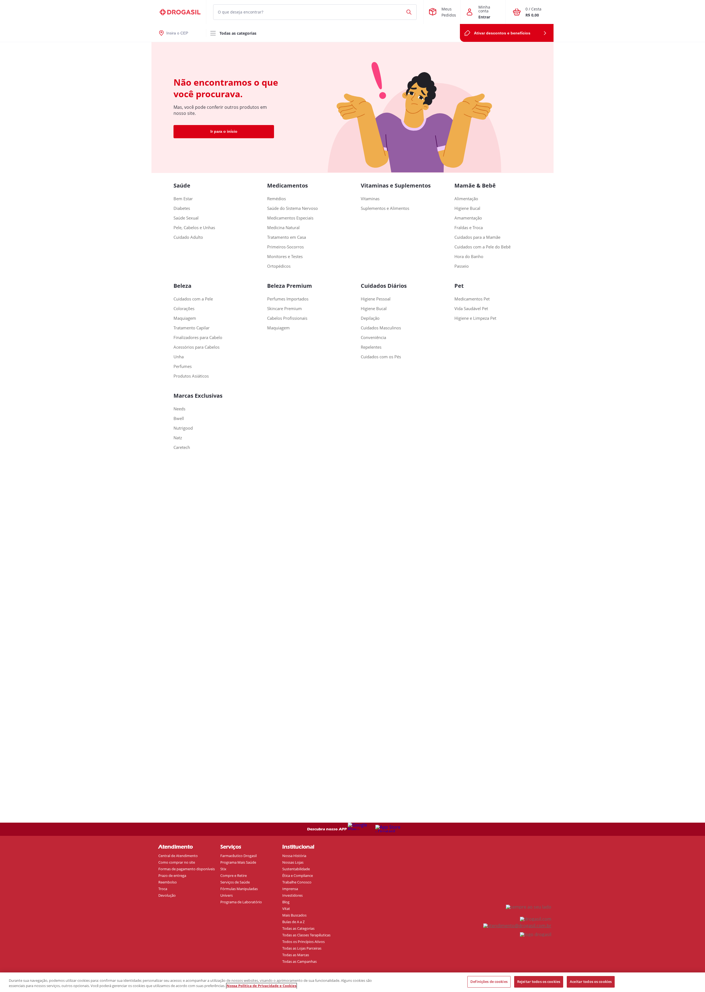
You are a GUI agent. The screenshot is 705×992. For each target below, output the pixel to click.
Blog (285, 901)
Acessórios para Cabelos (196, 347)
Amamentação (468, 218)
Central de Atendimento (178, 855)
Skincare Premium (284, 309)
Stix (223, 868)
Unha (178, 357)
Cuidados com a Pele (193, 299)
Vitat (286, 908)
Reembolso (167, 882)
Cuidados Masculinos (381, 328)
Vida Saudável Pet (471, 309)
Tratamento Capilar (191, 328)
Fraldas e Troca (468, 228)
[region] (352, 982)
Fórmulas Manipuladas (239, 888)
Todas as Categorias (298, 928)
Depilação (370, 318)
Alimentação (466, 199)
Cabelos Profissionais (287, 318)
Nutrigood (183, 428)
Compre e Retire (233, 875)
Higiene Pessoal (376, 299)
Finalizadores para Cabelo (197, 337)
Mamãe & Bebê (475, 185)
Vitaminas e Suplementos (396, 185)
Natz (177, 438)
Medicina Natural (283, 228)
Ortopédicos (279, 266)
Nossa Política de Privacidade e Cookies (261, 985)
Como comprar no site (176, 862)
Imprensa (290, 888)
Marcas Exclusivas (198, 395)
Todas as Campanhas (299, 961)
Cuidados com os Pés (381, 357)
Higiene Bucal (467, 208)
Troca (162, 888)
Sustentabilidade (296, 868)
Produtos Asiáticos (191, 376)
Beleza (182, 285)
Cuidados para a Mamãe (477, 237)
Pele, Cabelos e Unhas (194, 228)
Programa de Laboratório (241, 901)
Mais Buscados (294, 915)
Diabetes (181, 208)
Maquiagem (184, 318)
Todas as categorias (237, 33)
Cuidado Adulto (188, 237)
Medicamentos (287, 185)
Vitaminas (370, 199)
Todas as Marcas (295, 954)
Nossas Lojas (292, 862)
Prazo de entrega (172, 875)
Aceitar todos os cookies (591, 981)
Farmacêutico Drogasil (238, 855)
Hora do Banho (468, 256)
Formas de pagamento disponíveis (186, 868)
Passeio (461, 266)
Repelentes (371, 347)
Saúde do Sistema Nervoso (292, 208)
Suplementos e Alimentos (385, 208)
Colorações (183, 309)
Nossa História (294, 855)
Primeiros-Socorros (285, 247)
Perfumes (182, 366)
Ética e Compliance (297, 875)
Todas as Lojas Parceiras (301, 948)
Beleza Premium (289, 285)
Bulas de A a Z (293, 921)
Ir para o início (223, 131)
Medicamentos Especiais (290, 218)
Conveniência (373, 337)
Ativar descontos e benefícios (502, 33)
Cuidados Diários (384, 285)
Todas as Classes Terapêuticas (306, 935)
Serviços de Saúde (235, 882)
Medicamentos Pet (472, 299)
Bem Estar (183, 199)
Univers (226, 895)
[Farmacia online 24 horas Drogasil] (178, 12)
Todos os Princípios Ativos (303, 941)
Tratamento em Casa (286, 237)
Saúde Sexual (186, 218)
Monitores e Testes (285, 256)
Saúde (181, 185)
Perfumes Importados (287, 299)
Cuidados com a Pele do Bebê (482, 247)
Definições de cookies (489, 981)
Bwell (178, 418)
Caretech (181, 447)
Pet (459, 285)
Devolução (167, 895)
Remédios (276, 199)
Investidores (292, 895)
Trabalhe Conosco (296, 882)
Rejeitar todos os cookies (538, 981)
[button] (352, 12)
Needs (179, 409)
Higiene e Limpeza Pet (475, 318)
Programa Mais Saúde (238, 862)
